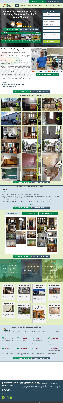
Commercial (40, 5)
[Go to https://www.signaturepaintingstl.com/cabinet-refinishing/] (39, 314)
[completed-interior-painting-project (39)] (52, 234)
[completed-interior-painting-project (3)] (21, 223)
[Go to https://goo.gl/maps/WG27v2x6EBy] (7, 397)
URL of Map (4, 393)
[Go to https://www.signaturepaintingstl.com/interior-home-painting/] (16, 37)
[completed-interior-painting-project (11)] (11, 229)
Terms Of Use (34, 402)
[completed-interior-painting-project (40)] (11, 236)
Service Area (22, 5)
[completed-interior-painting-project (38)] (31, 234)
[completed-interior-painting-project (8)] (52, 223)
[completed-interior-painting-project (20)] (52, 241)
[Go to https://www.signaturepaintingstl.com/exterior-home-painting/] (6, 37)
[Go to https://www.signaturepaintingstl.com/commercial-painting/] (26, 37)
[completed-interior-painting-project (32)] (21, 237)
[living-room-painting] (52, 248)
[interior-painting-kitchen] (42, 243)
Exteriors (34, 5)
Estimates (59, 5)
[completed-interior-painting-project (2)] (11, 221)
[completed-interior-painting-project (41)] (42, 236)
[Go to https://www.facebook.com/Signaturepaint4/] (3, 397)
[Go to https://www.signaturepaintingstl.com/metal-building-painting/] (54, 292)
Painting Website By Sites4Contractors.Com (43, 402)
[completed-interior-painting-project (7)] (42, 221)
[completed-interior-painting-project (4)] (31, 223)
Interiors (28, 5)
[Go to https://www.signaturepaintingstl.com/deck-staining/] (36, 37)
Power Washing (48, 5)
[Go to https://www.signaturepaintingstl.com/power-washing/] (52, 270)
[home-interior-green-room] (31, 242)
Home (17, 5)
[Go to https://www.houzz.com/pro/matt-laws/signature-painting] (11, 397)
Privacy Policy (30, 402)
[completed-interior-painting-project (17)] (42, 229)
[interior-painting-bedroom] (11, 243)
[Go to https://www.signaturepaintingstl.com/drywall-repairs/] (8, 310)
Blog (54, 5)
